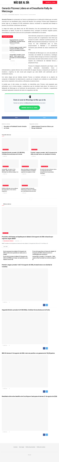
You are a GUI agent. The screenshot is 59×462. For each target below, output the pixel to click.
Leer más (5, 246)
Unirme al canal (50, 2)
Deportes (17, 14)
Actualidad (11, 14)
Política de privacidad (30, 447)
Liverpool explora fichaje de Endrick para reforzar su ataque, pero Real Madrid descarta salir (28, 190)
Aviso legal (21, 447)
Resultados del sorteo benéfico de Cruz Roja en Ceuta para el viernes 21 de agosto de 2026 (29, 396)
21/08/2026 (12, 44)
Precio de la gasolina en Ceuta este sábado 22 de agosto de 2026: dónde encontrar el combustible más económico (44, 253)
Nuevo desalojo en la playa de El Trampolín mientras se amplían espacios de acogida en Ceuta (28, 171)
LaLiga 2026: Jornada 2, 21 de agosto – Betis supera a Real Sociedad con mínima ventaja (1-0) (10, 171)
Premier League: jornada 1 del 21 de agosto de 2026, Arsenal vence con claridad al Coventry (18, 49)
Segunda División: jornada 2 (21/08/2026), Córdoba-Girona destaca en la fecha (17, 41)
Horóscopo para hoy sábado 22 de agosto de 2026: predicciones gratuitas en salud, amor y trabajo (15, 253)
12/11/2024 (4, 14)
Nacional (5, 233)
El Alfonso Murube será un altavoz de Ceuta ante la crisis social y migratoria (10, 190)
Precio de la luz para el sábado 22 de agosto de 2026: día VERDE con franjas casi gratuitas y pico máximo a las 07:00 (15, 258)
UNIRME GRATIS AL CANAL (29, 107)
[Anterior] (13, 64)
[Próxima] (15, 64)
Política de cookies (41, 447)
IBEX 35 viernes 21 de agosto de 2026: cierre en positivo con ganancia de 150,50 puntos (28, 353)
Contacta (15, 447)
